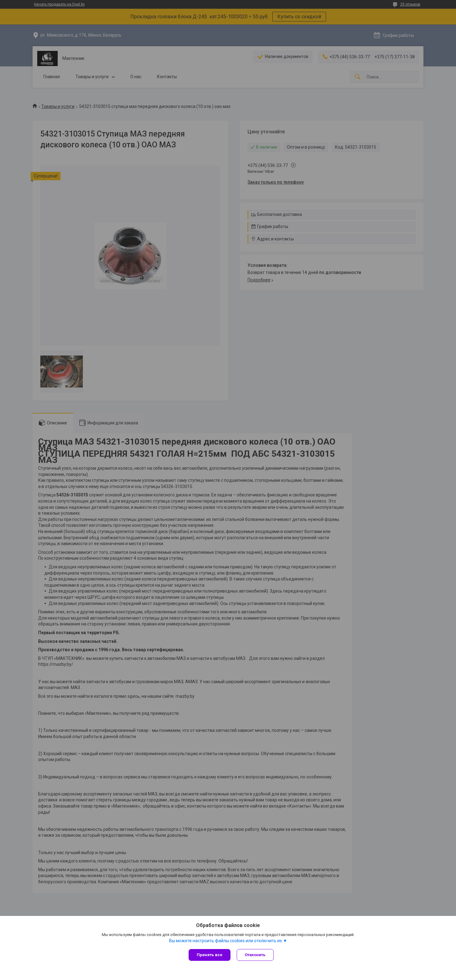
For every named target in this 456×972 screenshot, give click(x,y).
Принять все (209, 954)
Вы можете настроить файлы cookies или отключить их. (226, 940)
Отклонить (255, 954)
